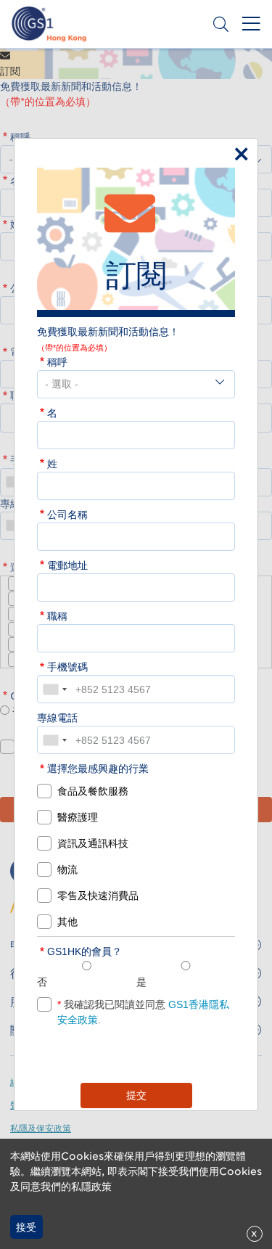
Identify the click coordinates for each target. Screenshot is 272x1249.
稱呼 (57, 362)
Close (238, 151)
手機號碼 (67, 667)
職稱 (57, 616)
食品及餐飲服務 (92, 791)
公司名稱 (67, 514)
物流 (67, 869)
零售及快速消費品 (98, 895)
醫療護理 (77, 817)
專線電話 (57, 718)
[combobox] (54, 689)
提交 (136, 1095)
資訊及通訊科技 (92, 843)
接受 (26, 1227)
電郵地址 (67, 565)
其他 (67, 922)
